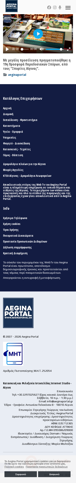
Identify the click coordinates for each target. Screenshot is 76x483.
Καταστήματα (11, 125)
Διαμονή (8, 114)
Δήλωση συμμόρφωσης (17, 247)
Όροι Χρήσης (10, 229)
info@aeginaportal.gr (60, 401)
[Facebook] (49, 7)
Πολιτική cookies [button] (14, 466)
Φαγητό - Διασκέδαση (16, 143)
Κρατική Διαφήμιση (15, 253)
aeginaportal (17, 74)
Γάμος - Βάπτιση (13, 155)
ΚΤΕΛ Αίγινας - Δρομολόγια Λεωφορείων (27, 175)
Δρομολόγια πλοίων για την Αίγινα (24, 164)
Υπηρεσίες (9, 137)
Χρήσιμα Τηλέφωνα (15, 218)
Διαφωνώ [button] (54, 474)
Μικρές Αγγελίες (13, 169)
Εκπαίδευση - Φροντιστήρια (20, 120)
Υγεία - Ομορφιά (13, 131)
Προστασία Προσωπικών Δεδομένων (25, 241)
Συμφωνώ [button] (20, 474)
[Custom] (60, 7)
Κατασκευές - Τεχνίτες (17, 149)
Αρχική (7, 108)
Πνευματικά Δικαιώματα (18, 235)
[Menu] (68, 7)
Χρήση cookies (11, 223)
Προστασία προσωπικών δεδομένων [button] (47, 466)
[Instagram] (55, 7)
